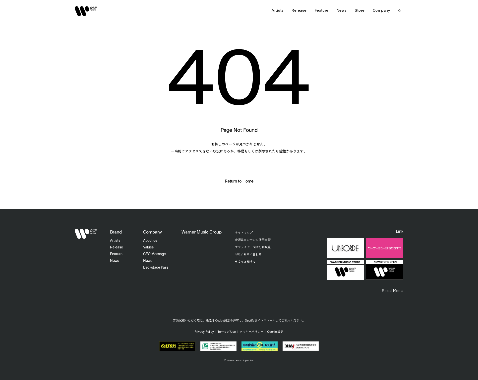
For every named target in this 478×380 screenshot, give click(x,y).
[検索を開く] (399, 10)
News (342, 10)
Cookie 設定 (275, 332)
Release (299, 10)
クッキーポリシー (251, 332)
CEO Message (154, 254)
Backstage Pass (155, 267)
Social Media (392, 290)
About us (150, 240)
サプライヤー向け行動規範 (253, 247)
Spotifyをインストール (260, 320)
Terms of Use (227, 332)
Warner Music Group (201, 232)
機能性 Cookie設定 (218, 320)
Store (360, 10)
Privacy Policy (204, 332)
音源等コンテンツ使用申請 (253, 240)
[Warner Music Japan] (86, 234)
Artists (278, 10)
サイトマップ (244, 232)
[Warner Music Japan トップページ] (86, 11)
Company (381, 10)
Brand (116, 232)
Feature (322, 10)
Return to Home (239, 182)
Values (148, 247)
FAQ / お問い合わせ (248, 254)
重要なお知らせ (245, 261)
